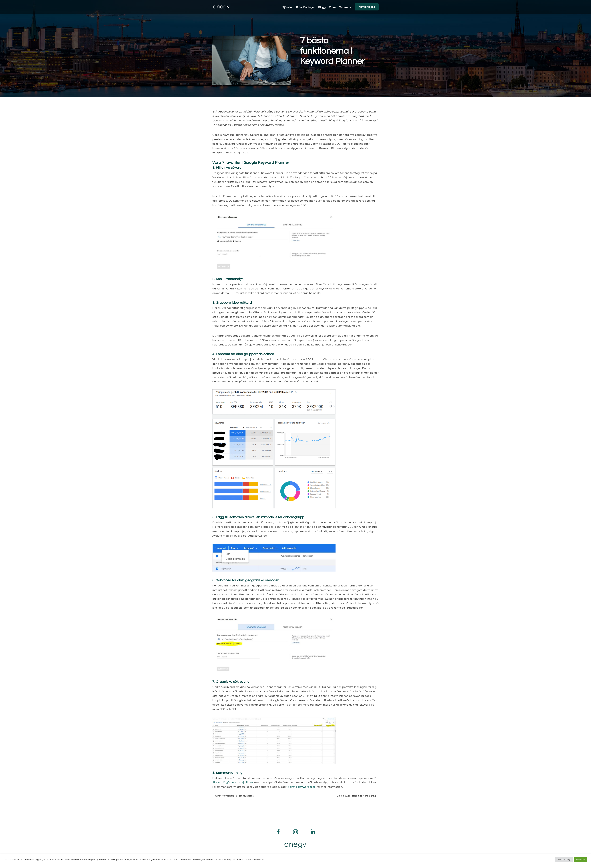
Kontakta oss (367, 6)
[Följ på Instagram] (295, 832)
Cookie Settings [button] (564, 860)
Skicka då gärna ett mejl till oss (233, 782)
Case (332, 7)
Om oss (343, 7)
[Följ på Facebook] (278, 832)
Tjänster (288, 7)
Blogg (322, 7)
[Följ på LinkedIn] (313, 832)
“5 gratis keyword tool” (301, 786)
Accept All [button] (580, 860)
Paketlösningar (305, 7)
